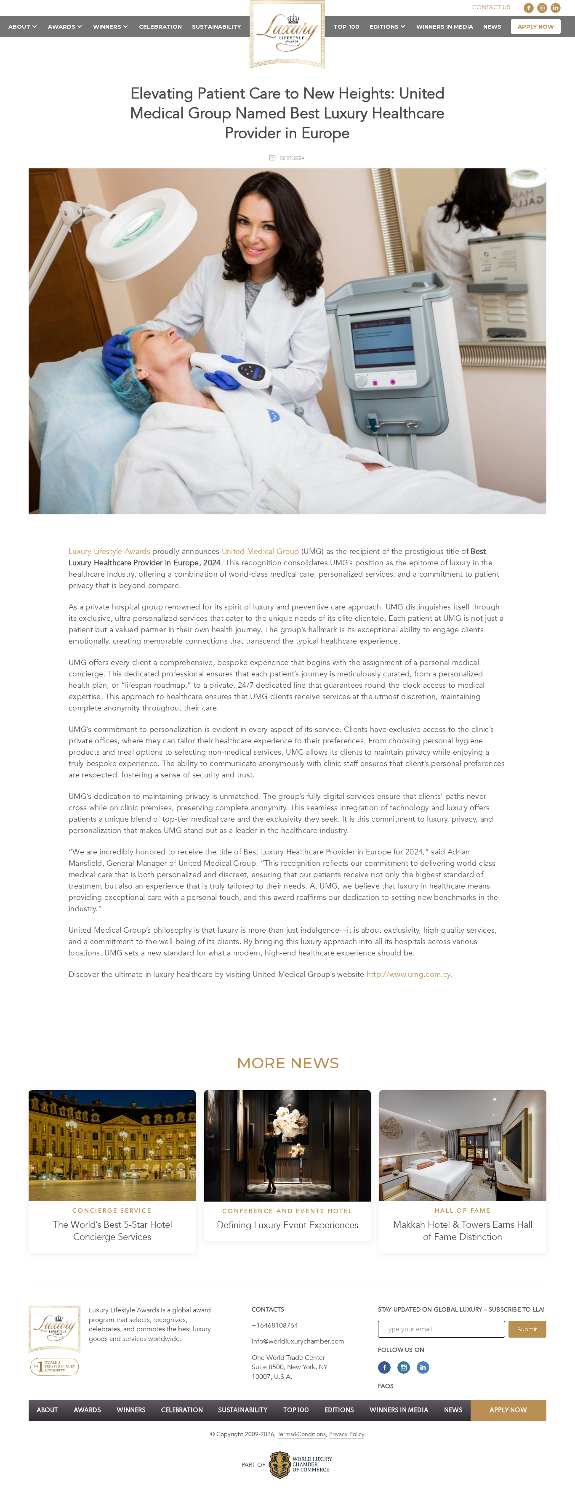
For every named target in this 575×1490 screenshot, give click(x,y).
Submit (527, 1329)
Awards (61, 26)
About (19, 26)
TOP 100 (346, 26)
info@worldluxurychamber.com (298, 1341)
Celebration (160, 26)
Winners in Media (444, 26)
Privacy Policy (347, 1434)
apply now (536, 26)
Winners (107, 26)
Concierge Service (112, 1211)
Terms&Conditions (301, 1434)
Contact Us (491, 7)
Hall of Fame (463, 1211)
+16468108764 (275, 1325)
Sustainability (216, 26)
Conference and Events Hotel (287, 1211)
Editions (384, 26)
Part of (254, 1465)
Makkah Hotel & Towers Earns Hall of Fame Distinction (462, 1231)
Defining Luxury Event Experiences (287, 1225)
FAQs (386, 1386)
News (492, 26)
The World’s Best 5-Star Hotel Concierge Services (112, 1231)
